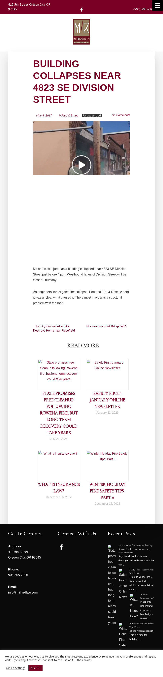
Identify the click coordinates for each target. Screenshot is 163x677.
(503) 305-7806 (144, 9)
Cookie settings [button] (15, 668)
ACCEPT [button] (35, 668)
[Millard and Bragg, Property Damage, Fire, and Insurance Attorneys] (81, 38)
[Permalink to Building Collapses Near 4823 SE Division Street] (81, 123)
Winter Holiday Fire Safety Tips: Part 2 (107, 491)
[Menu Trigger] (157, 5)
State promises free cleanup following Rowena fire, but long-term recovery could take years (59, 413)
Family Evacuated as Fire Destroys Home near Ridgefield (54, 328)
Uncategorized (92, 115)
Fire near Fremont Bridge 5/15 (107, 326)
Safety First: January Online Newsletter (107, 400)
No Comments (121, 114)
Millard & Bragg (68, 115)
